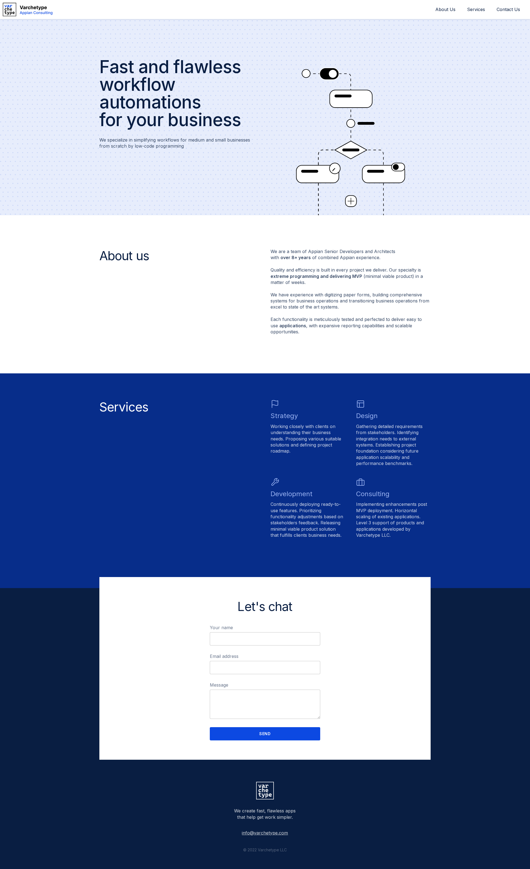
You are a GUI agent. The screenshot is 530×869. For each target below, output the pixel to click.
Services (476, 9)
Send (265, 733)
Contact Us (508, 9)
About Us (445, 9)
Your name (221, 627)
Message (219, 685)
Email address (224, 656)
